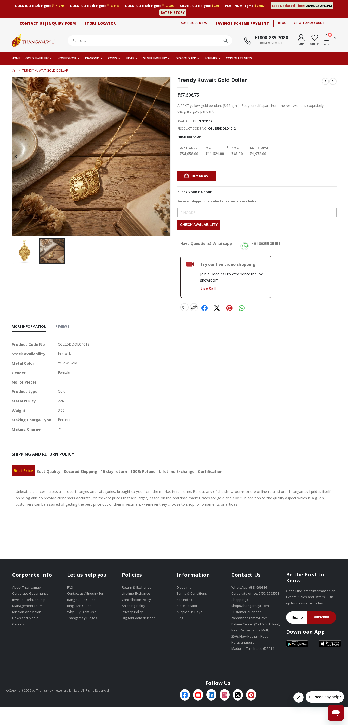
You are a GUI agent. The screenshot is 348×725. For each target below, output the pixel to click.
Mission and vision (26, 611)
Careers (18, 624)
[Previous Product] (325, 81)
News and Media (25, 618)
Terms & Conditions (192, 593)
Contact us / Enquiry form (86, 593)
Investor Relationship (28, 599)
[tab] (29, 327)
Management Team (27, 605)
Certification (210, 471)
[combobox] (150, 40)
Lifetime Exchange (176, 471)
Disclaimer (185, 587)
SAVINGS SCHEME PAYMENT (242, 23)
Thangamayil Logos (82, 618)
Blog (282, 23)
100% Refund (143, 471)
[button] (25, 251)
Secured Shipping (80, 471)
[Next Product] (333, 81)
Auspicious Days (194, 23)
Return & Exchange (136, 587)
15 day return (114, 471)
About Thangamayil (27, 587)
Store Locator (187, 605)
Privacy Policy (132, 611)
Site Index (184, 599)
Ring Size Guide (79, 605)
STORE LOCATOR (100, 23)
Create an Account (309, 23)
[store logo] (33, 40)
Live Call (208, 288)
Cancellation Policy (136, 599)
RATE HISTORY (173, 12)
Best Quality (48, 471)
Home (13, 71)
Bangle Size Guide (81, 599)
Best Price (23, 470)
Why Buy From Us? (81, 611)
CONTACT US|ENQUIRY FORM (48, 23)
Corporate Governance (30, 593)
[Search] (226, 40)
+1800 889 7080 (271, 37)
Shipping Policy (133, 605)
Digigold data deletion (139, 618)
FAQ (70, 587)
